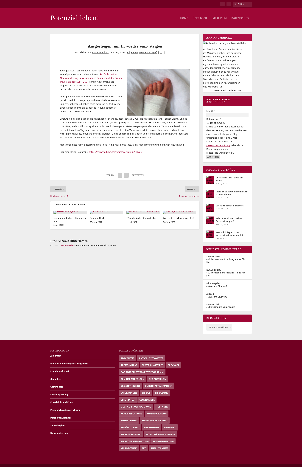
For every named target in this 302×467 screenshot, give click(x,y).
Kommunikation (157, 413)
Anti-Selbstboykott (151, 358)
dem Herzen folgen (132, 378)
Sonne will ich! (97, 218)
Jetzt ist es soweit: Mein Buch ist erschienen (232, 193)
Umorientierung (59, 433)
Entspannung (129, 392)
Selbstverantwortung (135, 441)
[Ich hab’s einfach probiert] (210, 208)
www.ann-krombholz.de (227, 90)
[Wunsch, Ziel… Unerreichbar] (143, 212)
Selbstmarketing (131, 434)
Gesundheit (56, 386)
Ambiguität (127, 358)
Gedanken (55, 378)
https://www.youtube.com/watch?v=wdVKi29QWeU (115, 151)
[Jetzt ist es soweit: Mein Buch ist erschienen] (210, 194)
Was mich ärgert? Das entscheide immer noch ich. (231, 234)
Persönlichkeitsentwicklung (65, 409)
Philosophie (151, 427)
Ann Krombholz (100, 52)
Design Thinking (130, 385)
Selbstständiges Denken (160, 434)
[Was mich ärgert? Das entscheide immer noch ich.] (210, 234)
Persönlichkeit (130, 427)
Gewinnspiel (147, 399)
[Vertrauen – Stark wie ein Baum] (210, 180)
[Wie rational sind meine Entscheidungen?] (210, 220)
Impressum (219, 18)
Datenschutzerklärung (218, 145)
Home (184, 18)
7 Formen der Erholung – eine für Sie (225, 261)
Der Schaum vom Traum (222, 306)
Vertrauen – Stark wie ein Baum (229, 179)
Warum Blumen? (218, 286)
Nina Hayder (213, 283)
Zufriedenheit (159, 448)
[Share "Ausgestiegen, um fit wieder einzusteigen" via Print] (126, 175)
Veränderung (129, 448)
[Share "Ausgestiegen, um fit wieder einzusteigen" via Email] (120, 175)
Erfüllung (161, 392)
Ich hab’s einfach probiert (229, 205)
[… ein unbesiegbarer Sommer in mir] (70, 212)
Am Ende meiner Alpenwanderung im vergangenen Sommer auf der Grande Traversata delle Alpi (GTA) (91, 78)
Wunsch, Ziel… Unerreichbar (141, 218)
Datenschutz (240, 18)
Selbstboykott (58, 425)
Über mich (200, 18)
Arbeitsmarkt (129, 365)
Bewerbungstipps (152, 365)
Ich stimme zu (217, 122)
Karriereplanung (59, 394)
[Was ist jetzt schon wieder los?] (179, 212)
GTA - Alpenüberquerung (136, 406)
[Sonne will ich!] (106, 212)
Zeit (144, 448)
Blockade (173, 365)
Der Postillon (157, 378)
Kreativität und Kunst (62, 402)
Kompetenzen (129, 420)
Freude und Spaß (148, 52)
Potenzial (170, 427)
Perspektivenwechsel (155, 420)
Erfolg (146, 392)
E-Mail (210, 110)
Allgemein (132, 52)
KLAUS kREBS (213, 269)
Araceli (210, 293)
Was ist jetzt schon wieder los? (178, 218)
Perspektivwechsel (60, 417)
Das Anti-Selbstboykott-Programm (69, 363)
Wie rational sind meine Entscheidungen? (229, 220)
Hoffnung (162, 406)
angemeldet (67, 245)
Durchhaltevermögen (158, 385)
